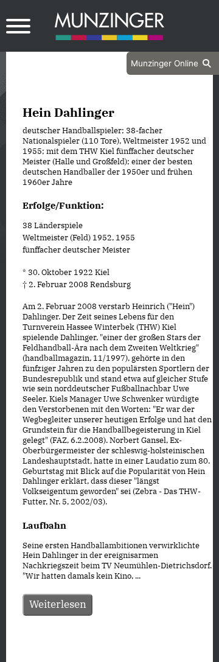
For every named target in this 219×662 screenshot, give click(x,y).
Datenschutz (79, 651)
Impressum (142, 651)
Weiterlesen (57, 604)
